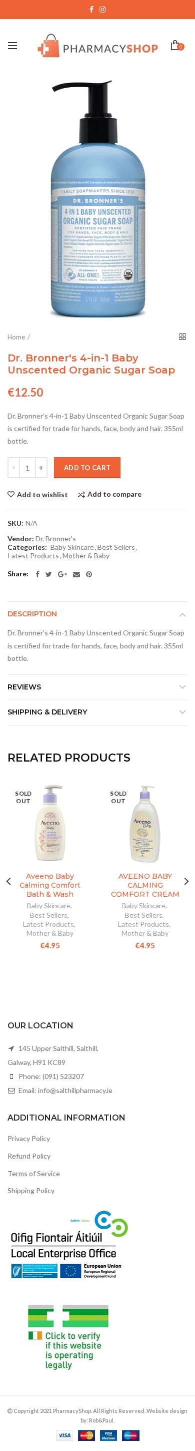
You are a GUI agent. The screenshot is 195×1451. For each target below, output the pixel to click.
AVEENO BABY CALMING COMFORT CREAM (145, 885)
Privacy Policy (29, 1138)
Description (32, 613)
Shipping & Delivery (47, 711)
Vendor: (21, 539)
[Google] (62, 574)
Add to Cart (87, 468)
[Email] (76, 574)
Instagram (102, 9)
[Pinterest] (89, 574)
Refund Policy (29, 1156)
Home (16, 337)
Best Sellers (116, 547)
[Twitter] (48, 574)
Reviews (24, 686)
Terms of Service (34, 1173)
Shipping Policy (31, 1190)
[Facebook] (37, 574)
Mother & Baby (86, 556)
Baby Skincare (72, 547)
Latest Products (33, 556)
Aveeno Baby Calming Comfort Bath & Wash (50, 885)
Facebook (91, 9)
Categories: (27, 547)
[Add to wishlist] (79, 795)
